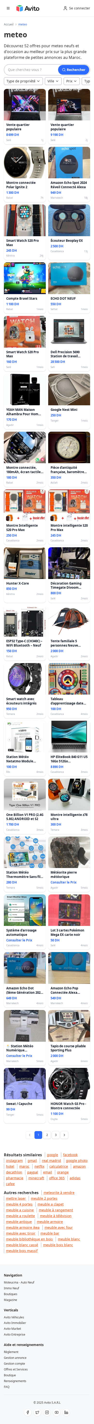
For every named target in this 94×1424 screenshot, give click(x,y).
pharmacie (14, 1178)
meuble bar (49, 1233)
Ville (50, 81)
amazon (79, 1166)
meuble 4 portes (19, 1204)
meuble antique (19, 1221)
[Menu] (8, 8)
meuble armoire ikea (23, 1227)
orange (63, 1172)
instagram (14, 1160)
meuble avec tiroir (20, 1233)
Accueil (8, 24)
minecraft (36, 1178)
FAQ (6, 1387)
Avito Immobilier (15, 1323)
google (52, 1154)
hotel (10, 1166)
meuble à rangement (56, 1210)
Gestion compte (14, 1363)
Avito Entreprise (14, 1334)
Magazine (10, 1300)
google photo (76, 1160)
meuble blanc (69, 1239)
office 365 (57, 1178)
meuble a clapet (51, 1204)
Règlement (11, 1352)
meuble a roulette (20, 1215)
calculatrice (58, 1166)
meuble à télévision (56, 1215)
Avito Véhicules (14, 1317)
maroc (24, 1166)
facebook (70, 1154)
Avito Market (12, 1329)
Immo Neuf (11, 1288)
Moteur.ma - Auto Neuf (19, 1282)
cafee (10, 1183)
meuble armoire (50, 1221)
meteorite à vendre (59, 1192)
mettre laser (16, 1198)
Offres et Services (16, 1369)
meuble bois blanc (58, 1245)
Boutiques (10, 1294)
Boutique (10, 1375)
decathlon (14, 1172)
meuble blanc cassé (22, 1245)
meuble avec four (59, 1227)
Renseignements (15, 1381)
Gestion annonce (15, 1358)
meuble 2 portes (44, 1198)
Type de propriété (21, 81)
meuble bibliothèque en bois (29, 1239)
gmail (32, 1160)
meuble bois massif (22, 1250)
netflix (39, 1166)
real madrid (51, 1160)
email (47, 1172)
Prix (69, 81)
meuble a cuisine (20, 1210)
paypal (32, 1172)
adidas (75, 1178)
